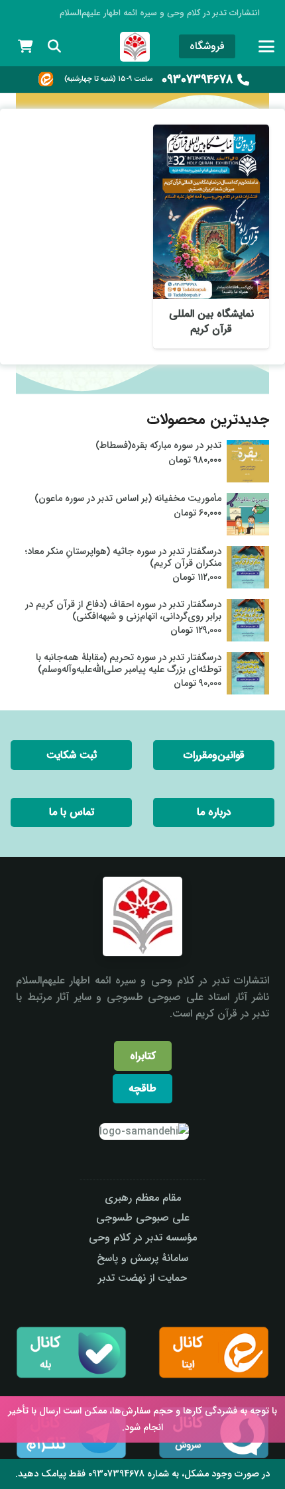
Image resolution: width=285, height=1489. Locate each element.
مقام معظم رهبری (143, 1197)
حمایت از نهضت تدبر (142, 1278)
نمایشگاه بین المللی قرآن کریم (211, 321)
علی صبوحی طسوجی (143, 1217)
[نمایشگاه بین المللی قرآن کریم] (211, 212)
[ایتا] (46, 79)
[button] (266, 46)
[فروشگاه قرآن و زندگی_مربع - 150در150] (135, 47)
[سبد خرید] (25, 46)
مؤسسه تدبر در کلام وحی (143, 1237)
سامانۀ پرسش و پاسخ (142, 1258)
